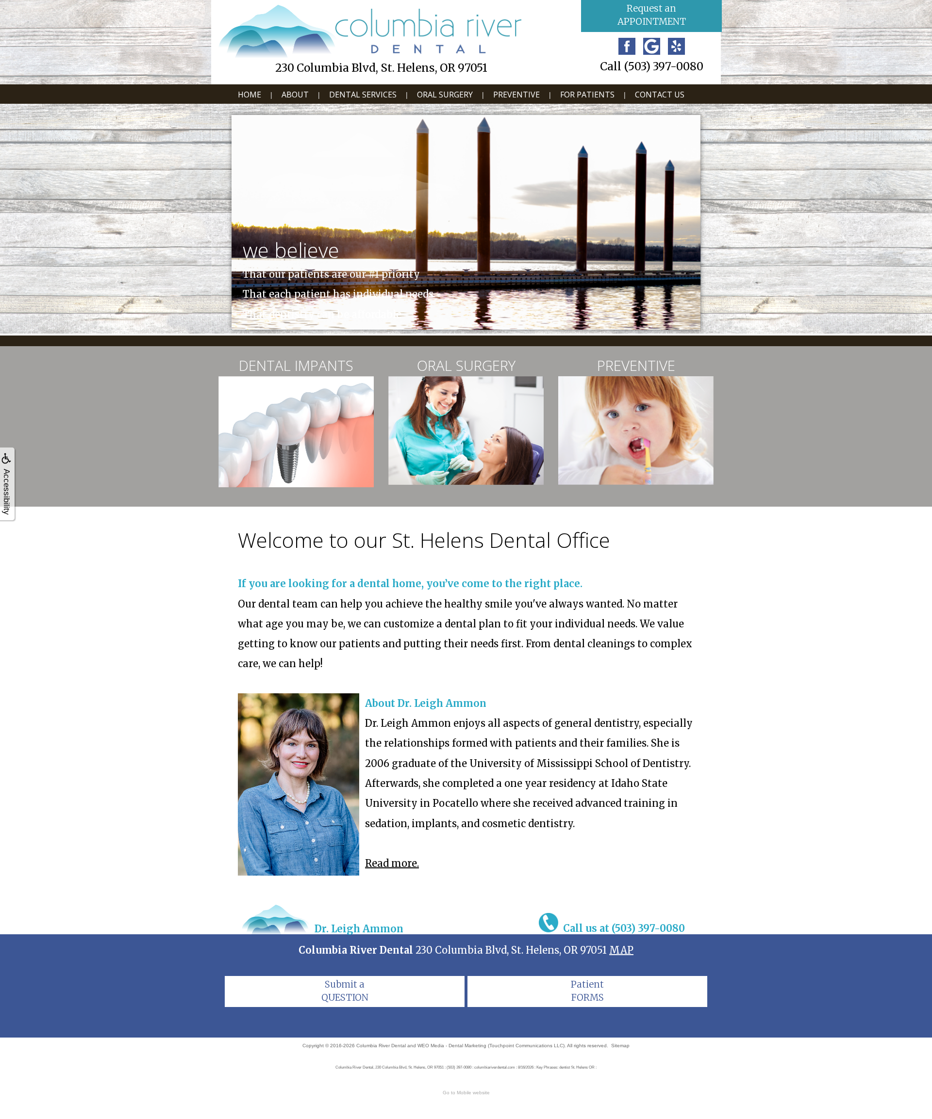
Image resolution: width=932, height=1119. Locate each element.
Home (249, 94)
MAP (621, 950)
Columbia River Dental (381, 1045)
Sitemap (620, 1045)
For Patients (587, 94)
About (295, 94)
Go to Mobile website (466, 1092)
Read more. (392, 863)
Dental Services (363, 94)
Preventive (516, 94)
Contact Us (659, 94)
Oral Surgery (445, 94)
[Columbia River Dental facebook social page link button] (626, 46)
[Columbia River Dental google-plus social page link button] (651, 46)
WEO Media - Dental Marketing (451, 1045)
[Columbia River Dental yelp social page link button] (676, 46)
